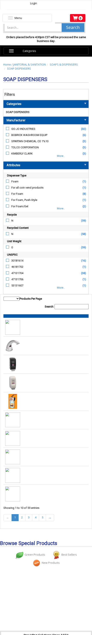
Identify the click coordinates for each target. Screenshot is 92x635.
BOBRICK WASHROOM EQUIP (29, 135)
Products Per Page (30, 298)
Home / (8, 64)
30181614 (17, 260)
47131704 (17, 273)
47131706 (17, 279)
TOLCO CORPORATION (25, 147)
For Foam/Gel (19, 206)
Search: (50, 306)
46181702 (17, 266)
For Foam (17, 193)
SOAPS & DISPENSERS (64, 64)
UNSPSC (12, 254)
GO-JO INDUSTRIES (23, 128)
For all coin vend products (27, 187)
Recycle (12, 214)
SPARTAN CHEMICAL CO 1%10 (29, 141)
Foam (14, 181)
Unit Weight (14, 241)
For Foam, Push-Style (24, 200)
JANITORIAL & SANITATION (29, 64)
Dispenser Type (16, 175)
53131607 (17, 285)
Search (73, 27)
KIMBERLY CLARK (22, 153)
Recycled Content (18, 227)
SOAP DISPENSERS (19, 68)
